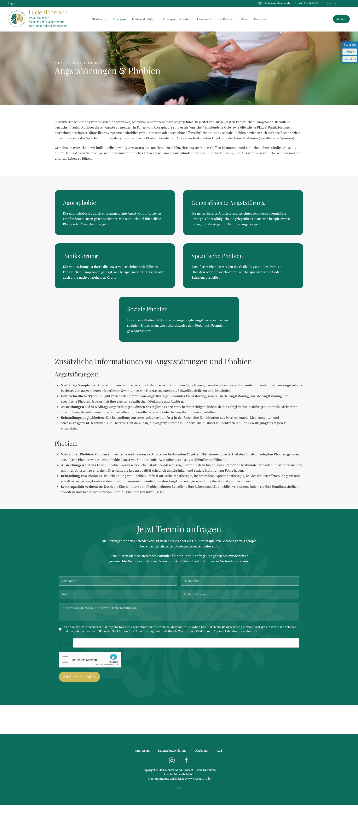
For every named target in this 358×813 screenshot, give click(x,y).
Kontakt (341, 19)
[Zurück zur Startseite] (38, 19)
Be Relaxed (226, 19)
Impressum (142, 750)
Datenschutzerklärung (97, 627)
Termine (260, 19)
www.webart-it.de (199, 778)
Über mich (204, 19)
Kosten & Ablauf (144, 19)
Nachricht (349, 59)
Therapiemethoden (177, 19)
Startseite (99, 19)
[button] (179, 788)
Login (11, 3)
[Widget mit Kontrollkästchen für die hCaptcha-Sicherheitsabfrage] (90, 659)
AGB (220, 750)
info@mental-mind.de (226, 631)
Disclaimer (201, 750)
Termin (349, 52)
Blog (244, 19)
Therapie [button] (119, 19)
